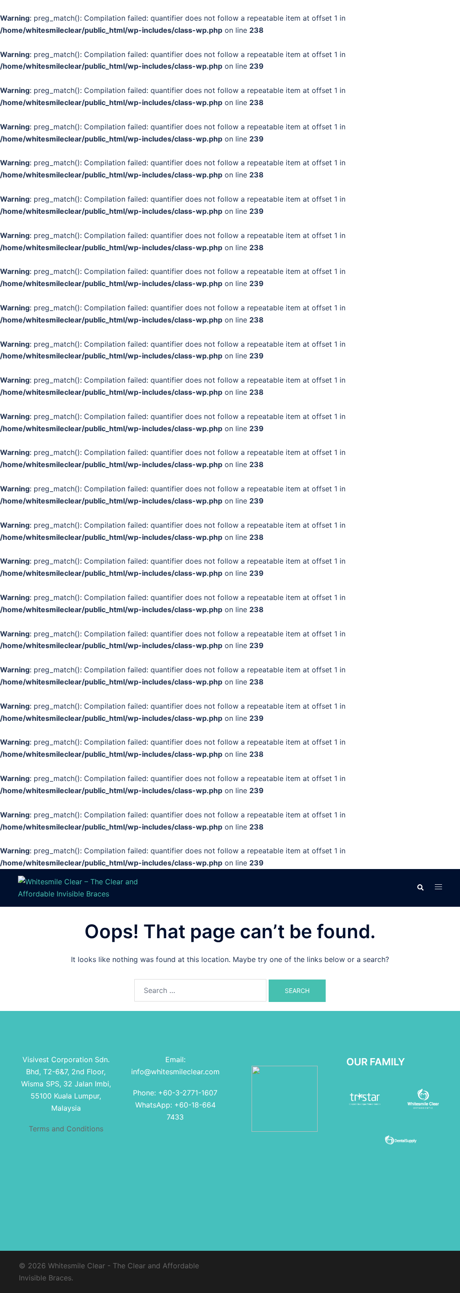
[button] (420, 887)
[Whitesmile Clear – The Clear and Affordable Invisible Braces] (84, 887)
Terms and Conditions (66, 1128)
